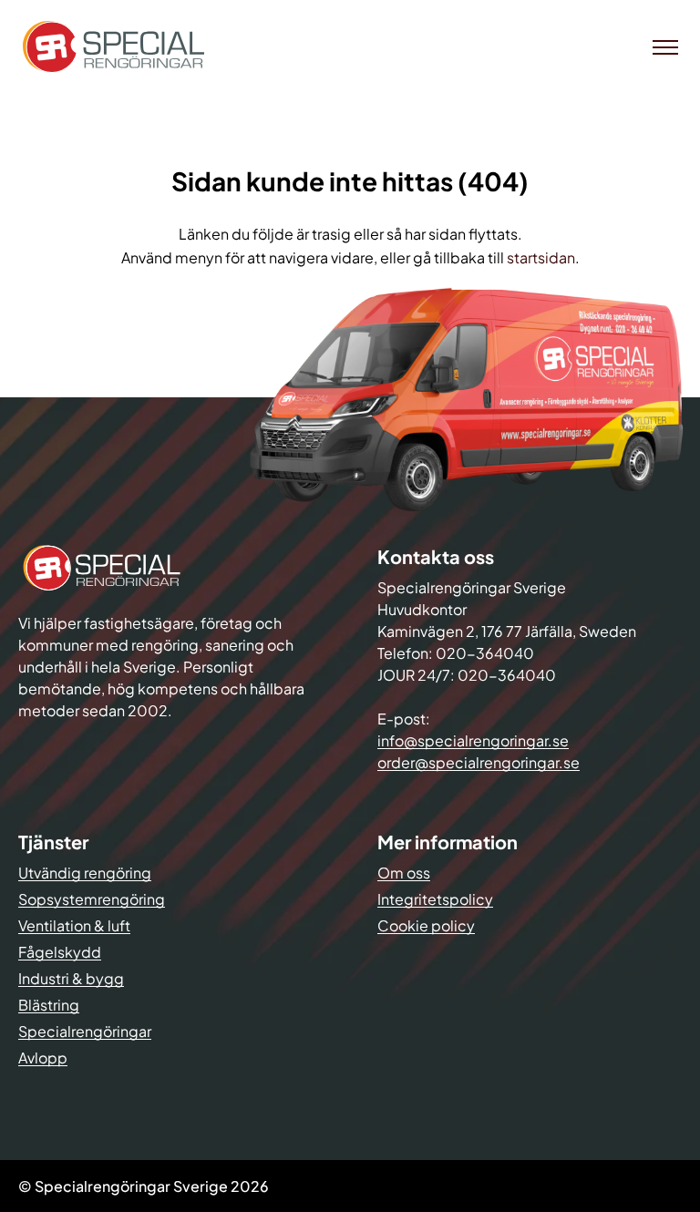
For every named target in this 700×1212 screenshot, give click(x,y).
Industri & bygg (71, 978)
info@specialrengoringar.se (473, 740)
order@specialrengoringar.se (478, 762)
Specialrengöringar (84, 1031)
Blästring (48, 1004)
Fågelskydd (59, 951)
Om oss (403, 872)
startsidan (541, 257)
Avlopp (42, 1057)
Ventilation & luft (74, 925)
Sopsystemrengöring (91, 899)
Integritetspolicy (435, 899)
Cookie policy (426, 925)
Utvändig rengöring (84, 872)
